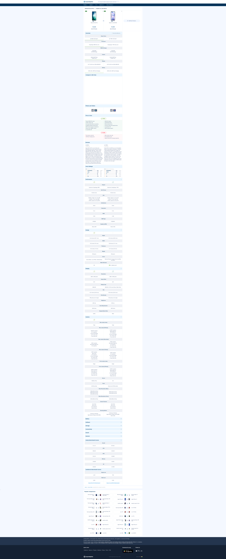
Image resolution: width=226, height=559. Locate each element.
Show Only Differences (116, 33)
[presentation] (86, 15)
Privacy (103, 550)
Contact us (86, 550)
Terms (107, 550)
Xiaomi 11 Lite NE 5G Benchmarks (113, 482)
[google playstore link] (128, 552)
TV (96, 4)
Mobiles (85, 4)
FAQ (110, 550)
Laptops (90, 4)
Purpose (94, 550)
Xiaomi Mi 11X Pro (94, 22)
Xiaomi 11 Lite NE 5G (113, 22)
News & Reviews (110, 4)
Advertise (99, 550)
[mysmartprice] (88, 2)
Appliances (102, 4)
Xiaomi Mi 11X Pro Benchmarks (94, 482)
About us (90, 550)
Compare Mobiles (90, 487)
